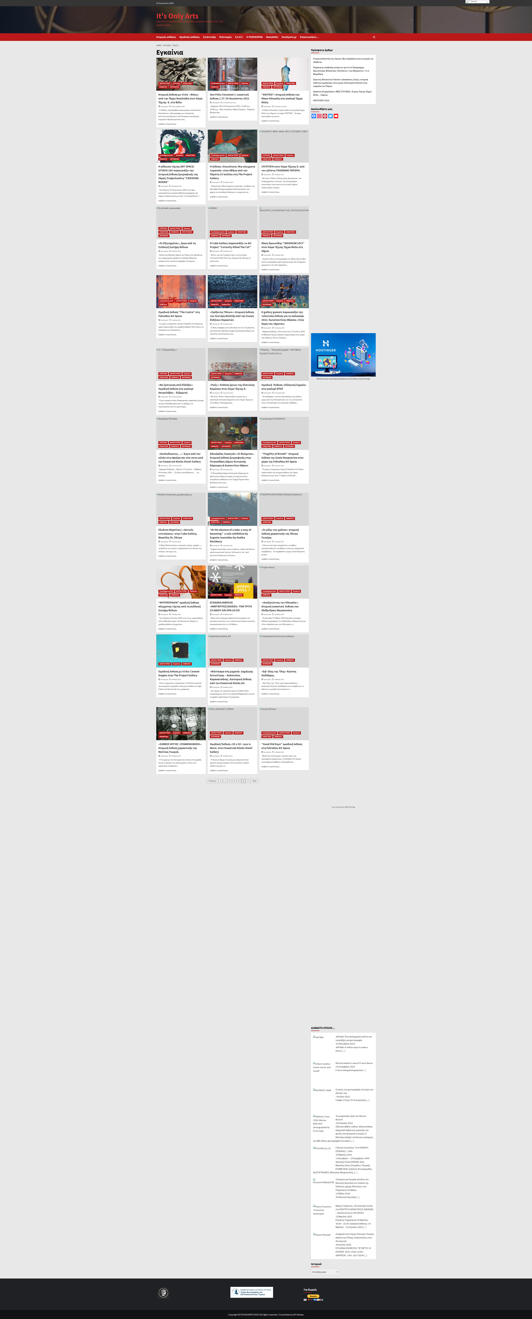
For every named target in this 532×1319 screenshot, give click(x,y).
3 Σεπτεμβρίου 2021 (178, 106)
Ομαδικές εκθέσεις (189, 37)
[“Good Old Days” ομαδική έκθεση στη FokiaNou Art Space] (284, 723)
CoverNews (284, 1314)
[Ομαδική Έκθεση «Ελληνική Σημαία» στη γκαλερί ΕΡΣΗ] (284, 364)
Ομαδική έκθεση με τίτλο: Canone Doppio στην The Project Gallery (178, 673)
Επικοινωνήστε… (309, 37)
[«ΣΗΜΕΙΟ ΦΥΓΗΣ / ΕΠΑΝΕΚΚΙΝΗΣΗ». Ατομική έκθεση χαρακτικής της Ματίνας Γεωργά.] (181, 723)
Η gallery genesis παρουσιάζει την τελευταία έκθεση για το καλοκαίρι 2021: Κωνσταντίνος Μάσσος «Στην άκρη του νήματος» (282, 318)
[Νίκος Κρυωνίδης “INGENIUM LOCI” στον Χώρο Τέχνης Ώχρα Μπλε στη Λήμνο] (284, 222)
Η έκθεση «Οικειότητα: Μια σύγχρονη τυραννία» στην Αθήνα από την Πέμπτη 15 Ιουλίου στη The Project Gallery (232, 172)
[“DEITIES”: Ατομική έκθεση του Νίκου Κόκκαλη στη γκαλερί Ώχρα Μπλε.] (284, 74)
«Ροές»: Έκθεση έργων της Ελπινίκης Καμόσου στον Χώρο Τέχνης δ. (232, 387)
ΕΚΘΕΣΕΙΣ (163, 87)
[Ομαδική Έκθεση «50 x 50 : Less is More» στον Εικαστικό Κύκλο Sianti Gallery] (232, 723)
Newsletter (272, 37)
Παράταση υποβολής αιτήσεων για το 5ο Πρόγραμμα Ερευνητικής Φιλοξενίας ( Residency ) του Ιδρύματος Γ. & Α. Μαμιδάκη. (341, 70)
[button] (374, 37)
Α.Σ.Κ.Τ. (239, 37)
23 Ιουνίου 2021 (279, 328)
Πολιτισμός (225, 37)
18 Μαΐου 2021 (176, 679)
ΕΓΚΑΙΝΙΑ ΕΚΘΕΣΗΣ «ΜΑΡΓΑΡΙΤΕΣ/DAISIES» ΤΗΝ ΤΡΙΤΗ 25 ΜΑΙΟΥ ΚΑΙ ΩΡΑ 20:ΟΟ (231, 606)
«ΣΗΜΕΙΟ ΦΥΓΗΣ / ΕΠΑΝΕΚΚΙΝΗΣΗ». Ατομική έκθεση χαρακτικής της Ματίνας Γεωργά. (180, 748)
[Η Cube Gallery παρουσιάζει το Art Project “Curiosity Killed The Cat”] (232, 222)
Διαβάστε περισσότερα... (167, 124)
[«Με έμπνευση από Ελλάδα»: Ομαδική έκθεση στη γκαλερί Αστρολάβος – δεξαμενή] (181, 364)
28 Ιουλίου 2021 (176, 186)
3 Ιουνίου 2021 (227, 545)
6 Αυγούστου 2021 (280, 106)
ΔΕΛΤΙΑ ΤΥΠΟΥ (165, 83)
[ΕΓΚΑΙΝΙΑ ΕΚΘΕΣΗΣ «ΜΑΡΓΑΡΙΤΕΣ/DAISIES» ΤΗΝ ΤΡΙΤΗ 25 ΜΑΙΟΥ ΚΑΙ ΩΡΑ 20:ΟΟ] (232, 582)
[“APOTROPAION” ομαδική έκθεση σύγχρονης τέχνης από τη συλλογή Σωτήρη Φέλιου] (181, 582)
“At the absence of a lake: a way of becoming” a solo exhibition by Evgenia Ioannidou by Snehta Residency (230, 535)
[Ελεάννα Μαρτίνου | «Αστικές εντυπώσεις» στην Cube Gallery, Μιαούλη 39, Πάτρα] (181, 509)
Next (254, 781)
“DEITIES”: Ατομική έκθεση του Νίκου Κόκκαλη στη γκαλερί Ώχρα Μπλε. (282, 98)
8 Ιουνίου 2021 (227, 469)
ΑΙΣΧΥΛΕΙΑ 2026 (321, 100)
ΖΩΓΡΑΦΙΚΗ (174, 87)
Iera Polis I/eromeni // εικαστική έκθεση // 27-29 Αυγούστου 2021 (229, 97)
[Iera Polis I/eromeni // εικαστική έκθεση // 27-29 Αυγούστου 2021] (232, 74)
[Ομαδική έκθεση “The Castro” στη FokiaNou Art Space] (181, 291)
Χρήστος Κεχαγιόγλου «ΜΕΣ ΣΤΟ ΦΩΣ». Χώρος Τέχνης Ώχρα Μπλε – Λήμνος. (342, 93)
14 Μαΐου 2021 (176, 756)
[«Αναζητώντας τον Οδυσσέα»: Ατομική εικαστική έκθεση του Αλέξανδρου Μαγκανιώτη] (284, 582)
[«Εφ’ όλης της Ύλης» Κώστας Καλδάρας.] (284, 650)
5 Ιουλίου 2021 (176, 320)
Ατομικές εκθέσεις (166, 37)
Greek (473, 1)
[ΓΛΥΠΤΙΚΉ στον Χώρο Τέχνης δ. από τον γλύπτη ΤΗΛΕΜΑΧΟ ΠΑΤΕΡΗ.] (284, 146)
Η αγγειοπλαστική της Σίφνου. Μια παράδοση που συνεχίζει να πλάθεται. (343, 60)
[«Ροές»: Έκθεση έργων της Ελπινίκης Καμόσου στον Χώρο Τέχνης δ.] (232, 364)
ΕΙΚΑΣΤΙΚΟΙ (187, 83)
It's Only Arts (177, 16)
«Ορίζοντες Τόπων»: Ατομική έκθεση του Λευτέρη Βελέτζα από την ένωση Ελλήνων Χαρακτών (232, 316)
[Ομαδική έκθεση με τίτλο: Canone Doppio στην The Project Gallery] (181, 650)
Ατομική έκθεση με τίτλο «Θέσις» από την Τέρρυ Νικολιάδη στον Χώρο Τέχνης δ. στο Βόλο (180, 98)
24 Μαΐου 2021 (228, 614)
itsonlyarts (164, 106)
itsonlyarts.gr (289, 37)
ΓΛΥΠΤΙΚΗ (266, 155)
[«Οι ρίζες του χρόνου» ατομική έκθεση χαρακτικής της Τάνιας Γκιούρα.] (284, 509)
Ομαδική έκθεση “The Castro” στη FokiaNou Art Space (179, 314)
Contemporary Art (218, 83)
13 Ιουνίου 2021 (228, 393)
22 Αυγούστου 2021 (229, 102)
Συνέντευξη (209, 37)
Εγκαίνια (176, 83)
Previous (212, 781)
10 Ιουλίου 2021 (228, 182)
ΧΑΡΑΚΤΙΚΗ (226, 304)
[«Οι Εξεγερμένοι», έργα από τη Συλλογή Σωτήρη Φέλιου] (181, 222)
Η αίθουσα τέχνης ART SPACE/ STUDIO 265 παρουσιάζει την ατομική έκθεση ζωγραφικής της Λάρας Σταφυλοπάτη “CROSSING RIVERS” (178, 174)
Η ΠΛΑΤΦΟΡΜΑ (254, 37)
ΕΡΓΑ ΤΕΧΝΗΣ (187, 232)
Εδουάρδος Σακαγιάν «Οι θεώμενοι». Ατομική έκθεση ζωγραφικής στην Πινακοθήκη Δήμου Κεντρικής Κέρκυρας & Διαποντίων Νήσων (232, 459)
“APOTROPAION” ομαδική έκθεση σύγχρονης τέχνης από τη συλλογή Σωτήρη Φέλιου (179, 606)
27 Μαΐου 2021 (176, 614)
